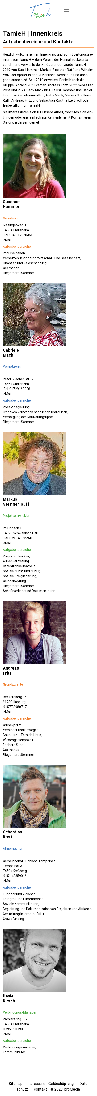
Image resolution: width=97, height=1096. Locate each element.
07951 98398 (13, 1029)
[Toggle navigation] (66, 11)
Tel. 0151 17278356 (18, 235)
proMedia (72, 1089)
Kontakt (40, 1089)
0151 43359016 (15, 876)
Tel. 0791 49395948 (18, 538)
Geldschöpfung (61, 1083)
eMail (7, 240)
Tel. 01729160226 (16, 389)
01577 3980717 (15, 707)
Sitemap (16, 1083)
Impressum (35, 1083)
